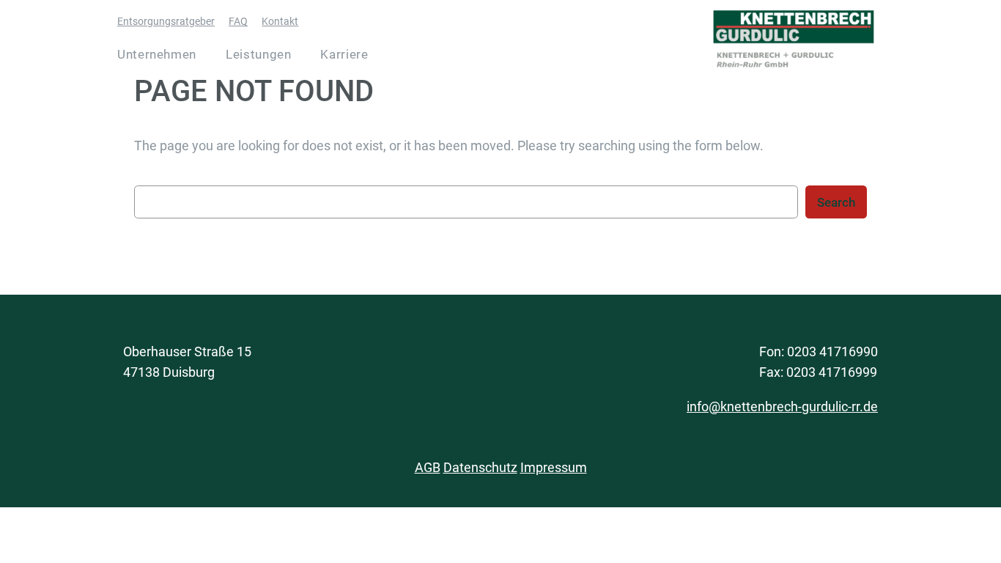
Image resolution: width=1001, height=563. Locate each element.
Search (836, 202)
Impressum (553, 467)
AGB (427, 467)
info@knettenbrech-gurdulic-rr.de (782, 406)
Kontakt (280, 21)
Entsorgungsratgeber (166, 21)
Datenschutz (480, 467)
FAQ (238, 21)
